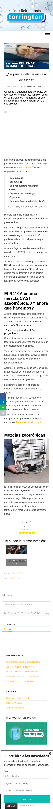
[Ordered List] (18, 613)
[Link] (32, 613)
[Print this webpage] (3, 413)
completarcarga (16, 578)
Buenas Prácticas (18, 573)
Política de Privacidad (14, 703)
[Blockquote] (25, 613)
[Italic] (8, 613)
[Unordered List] (21, 613)
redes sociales (23, 167)
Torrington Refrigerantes (35, 86)
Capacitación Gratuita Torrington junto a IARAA (23, 671)
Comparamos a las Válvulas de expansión (22, 676)
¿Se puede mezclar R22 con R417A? (20, 666)
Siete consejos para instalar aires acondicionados (24, 661)
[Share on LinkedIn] (3, 401)
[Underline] (11, 613)
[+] (38, 613)
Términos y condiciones (15, 707)
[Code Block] (28, 613)
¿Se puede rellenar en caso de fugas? (20, 681)
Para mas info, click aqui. (28, 422)
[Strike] (15, 613)
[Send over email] (3, 407)
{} (35, 613)
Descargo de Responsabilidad (17, 698)
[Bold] (5, 613)
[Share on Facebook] (3, 396)
